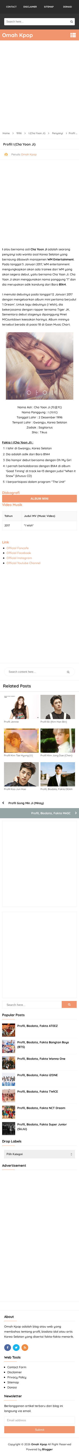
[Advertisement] (39, 86)
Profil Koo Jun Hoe (15, 789)
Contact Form (16, 1367)
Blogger (47, 1449)
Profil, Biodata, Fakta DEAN (56, 789)
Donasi (12, 1387)
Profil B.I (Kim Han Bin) (53, 721)
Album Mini (39, 498)
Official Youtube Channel (23, 563)
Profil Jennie (11, 721)
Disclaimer (14, 1372)
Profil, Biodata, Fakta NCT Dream (41, 1108)
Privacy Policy (16, 1377)
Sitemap (13, 1382)
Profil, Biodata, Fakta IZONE (37, 1075)
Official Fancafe (18, 548)
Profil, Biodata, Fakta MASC (51, 813)
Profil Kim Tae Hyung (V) (18, 755)
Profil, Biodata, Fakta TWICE (37, 1091)
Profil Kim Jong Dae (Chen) (56, 755)
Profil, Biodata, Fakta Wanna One (41, 1059)
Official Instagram (19, 558)
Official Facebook (19, 553)
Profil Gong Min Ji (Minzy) (26, 803)
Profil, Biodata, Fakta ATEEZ (37, 1026)
